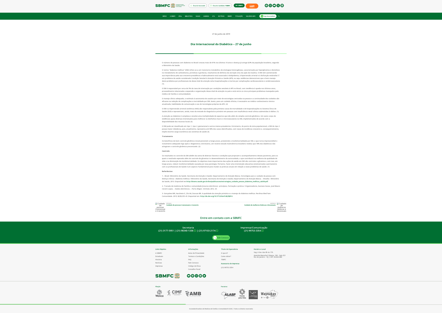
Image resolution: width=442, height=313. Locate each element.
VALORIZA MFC (251, 16)
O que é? (224, 253)
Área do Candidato (221, 6)
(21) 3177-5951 (166, 230)
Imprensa (159, 266)
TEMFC (223, 259)
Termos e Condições (196, 256)
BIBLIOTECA (188, 16)
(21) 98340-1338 (185, 230)
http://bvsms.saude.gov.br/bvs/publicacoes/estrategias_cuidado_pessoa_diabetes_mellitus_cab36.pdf (227, 181)
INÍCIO (165, 16)
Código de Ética (194, 266)
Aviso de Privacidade (196, 253)
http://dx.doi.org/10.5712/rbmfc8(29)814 (216, 196)
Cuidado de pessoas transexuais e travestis (182, 205)
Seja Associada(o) (269, 16)
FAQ (189, 259)
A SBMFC (172, 16)
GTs (213, 16)
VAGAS (198, 16)
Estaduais (159, 256)
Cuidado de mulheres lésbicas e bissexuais (260, 205)
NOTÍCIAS (221, 16)
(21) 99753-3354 (252, 230)
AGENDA (206, 16)
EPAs (180, 16)
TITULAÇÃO (239, 16)
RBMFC (230, 16)
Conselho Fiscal (194, 269)
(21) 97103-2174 (207, 230)
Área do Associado (199, 6)
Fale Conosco (223, 237)
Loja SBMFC (252, 6)
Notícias (158, 263)
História (158, 259)
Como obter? (226, 256)
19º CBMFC (239, 5)
